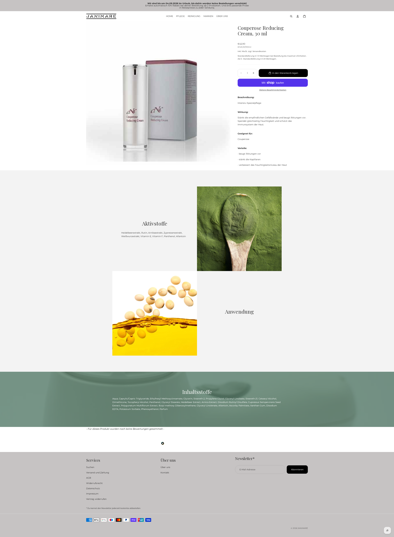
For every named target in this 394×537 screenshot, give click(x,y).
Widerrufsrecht (94, 483)
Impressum (92, 493)
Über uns (165, 467)
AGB (88, 477)
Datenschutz (93, 488)
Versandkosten (259, 51)
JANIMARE (303, 528)
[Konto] (297, 16)
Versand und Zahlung (97, 472)
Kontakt (165, 472)
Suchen (90, 467)
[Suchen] (291, 16)
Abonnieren (297, 469)
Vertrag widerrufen (96, 498)
